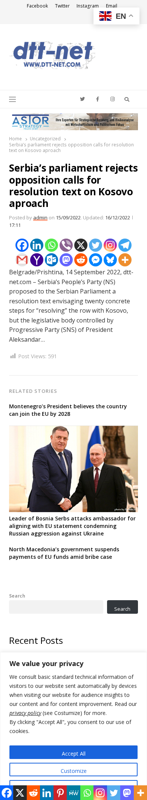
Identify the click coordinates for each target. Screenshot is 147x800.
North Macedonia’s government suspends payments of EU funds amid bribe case (64, 553)
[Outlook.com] (51, 259)
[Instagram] (110, 245)
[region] (73, 726)
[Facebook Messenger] (95, 259)
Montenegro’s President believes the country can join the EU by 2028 (68, 410)
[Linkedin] (36, 245)
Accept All (74, 753)
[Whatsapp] (51, 245)
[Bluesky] (110, 259)
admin (40, 217)
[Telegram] (125, 245)
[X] (80, 245)
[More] (125, 259)
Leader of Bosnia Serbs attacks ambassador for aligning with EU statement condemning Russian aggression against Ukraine (72, 526)
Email (111, 6)
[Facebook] (22, 245)
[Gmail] (22, 259)
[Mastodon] (66, 259)
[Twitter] (95, 245)
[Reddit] (80, 259)
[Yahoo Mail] (36, 259)
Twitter (62, 6)
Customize (74, 770)
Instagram (88, 6)
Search (17, 596)
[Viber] (66, 245)
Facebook (37, 6)
